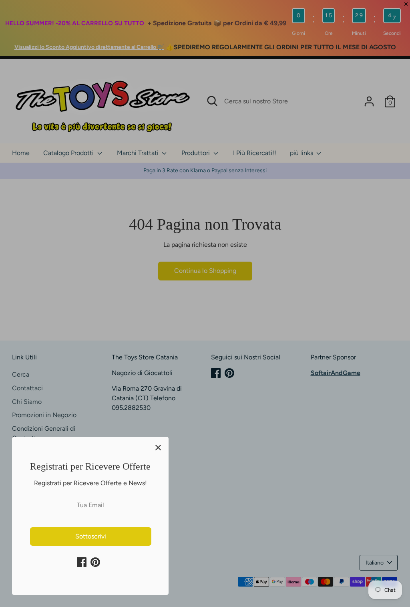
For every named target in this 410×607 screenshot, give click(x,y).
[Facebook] (81, 562)
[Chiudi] (158, 447)
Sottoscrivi (90, 536)
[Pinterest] (95, 562)
